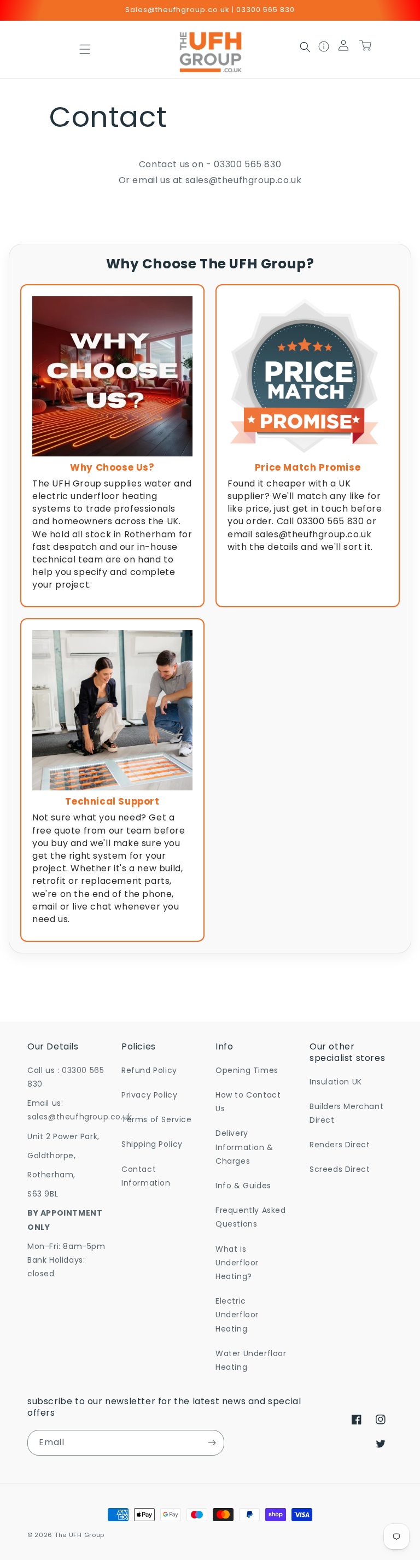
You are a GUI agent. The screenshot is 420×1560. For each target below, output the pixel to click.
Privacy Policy (149, 1094)
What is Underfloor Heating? (237, 1263)
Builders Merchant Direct (346, 1113)
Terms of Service (156, 1119)
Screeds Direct (340, 1169)
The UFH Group (79, 1534)
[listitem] (112, 446)
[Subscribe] (212, 1443)
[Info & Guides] (324, 49)
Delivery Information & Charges (244, 1147)
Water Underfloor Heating (251, 1360)
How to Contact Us (248, 1101)
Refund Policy (149, 1070)
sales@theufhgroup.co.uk (243, 180)
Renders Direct (340, 1144)
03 (219, 164)
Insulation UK (336, 1081)
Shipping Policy (152, 1144)
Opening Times (246, 1070)
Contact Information (146, 1176)
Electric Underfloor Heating (237, 1314)
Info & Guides (243, 1185)
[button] (85, 49)
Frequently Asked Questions (250, 1217)
